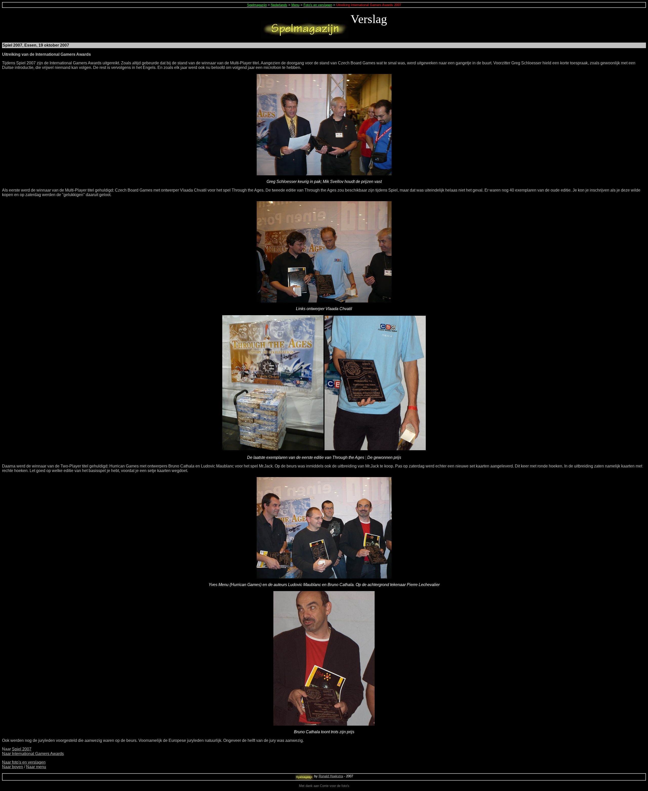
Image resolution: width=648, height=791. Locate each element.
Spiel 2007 (21, 749)
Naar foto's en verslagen (24, 762)
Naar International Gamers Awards (33, 753)
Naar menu (36, 767)
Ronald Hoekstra (331, 776)
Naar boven (12, 767)
